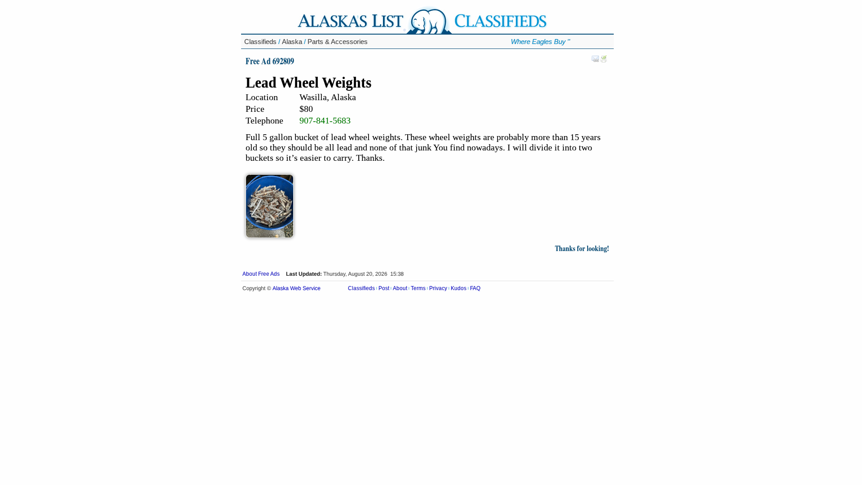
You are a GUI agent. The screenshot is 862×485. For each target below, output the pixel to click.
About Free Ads (261, 274)
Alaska (292, 41)
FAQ (475, 288)
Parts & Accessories (338, 41)
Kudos (458, 288)
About (400, 288)
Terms (418, 288)
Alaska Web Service (297, 288)
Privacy (438, 288)
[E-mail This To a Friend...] (595, 60)
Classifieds (260, 41)
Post (383, 288)
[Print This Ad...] (603, 60)
